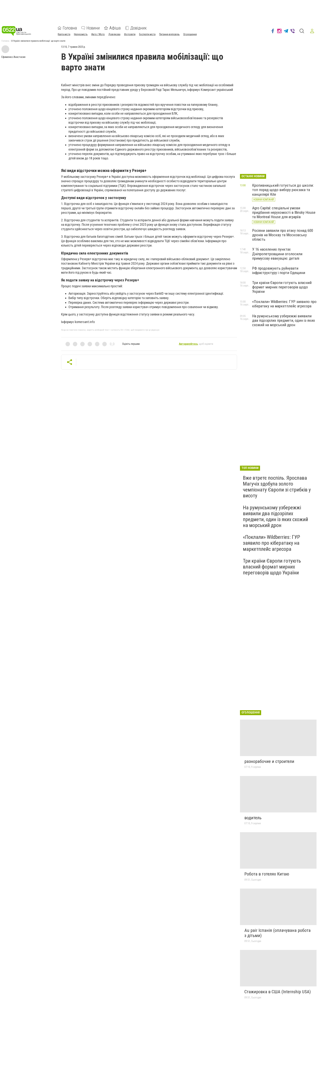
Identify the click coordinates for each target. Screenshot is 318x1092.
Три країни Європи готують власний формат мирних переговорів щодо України (282, 287)
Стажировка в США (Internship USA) (277, 991)
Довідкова (114, 34)
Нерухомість (81, 34)
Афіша (115, 28)
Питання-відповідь (169, 34)
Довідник (138, 28)
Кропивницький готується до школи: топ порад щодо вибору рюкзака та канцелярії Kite (283, 189)
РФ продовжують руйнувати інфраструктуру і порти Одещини (278, 270)
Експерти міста (147, 34)
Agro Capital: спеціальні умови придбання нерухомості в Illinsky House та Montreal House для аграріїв (283, 212)
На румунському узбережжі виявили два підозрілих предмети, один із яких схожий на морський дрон (283, 320)
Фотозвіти (129, 34)
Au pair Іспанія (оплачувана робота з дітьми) (277, 933)
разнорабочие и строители (269, 761)
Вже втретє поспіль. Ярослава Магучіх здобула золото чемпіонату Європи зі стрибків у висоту (277, 487)
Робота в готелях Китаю (266, 874)
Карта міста (64, 34)
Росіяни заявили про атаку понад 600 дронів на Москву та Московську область (282, 235)
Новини (93, 28)
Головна (70, 28)
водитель (253, 817)
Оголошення (190, 34)
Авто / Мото (98, 34)
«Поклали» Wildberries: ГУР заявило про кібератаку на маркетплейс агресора (284, 303)
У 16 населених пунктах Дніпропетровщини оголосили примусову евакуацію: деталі (277, 253)
